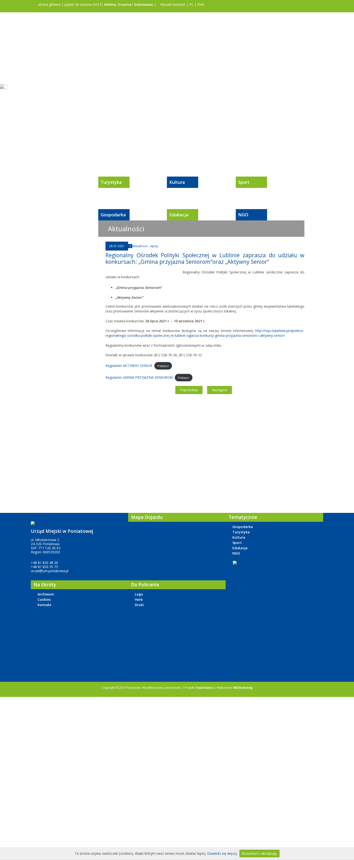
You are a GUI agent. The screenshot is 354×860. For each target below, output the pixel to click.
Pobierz (163, 366)
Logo (139, 594)
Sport (243, 182)
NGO (243, 215)
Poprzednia (189, 390)
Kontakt (45, 604)
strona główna (49, 4)
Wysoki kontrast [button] (172, 4)
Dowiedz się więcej (222, 853)
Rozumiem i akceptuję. (259, 853)
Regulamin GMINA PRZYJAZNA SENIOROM (139, 377)
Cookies (44, 599)
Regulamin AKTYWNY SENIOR (128, 365)
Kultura (177, 182)
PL (191, 4)
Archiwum (46, 594)
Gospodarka (113, 215)
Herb (139, 599)
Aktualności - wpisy (145, 246)
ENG (200, 4)
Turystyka (111, 182)
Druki (139, 604)
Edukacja (179, 215)
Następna (219, 390)
